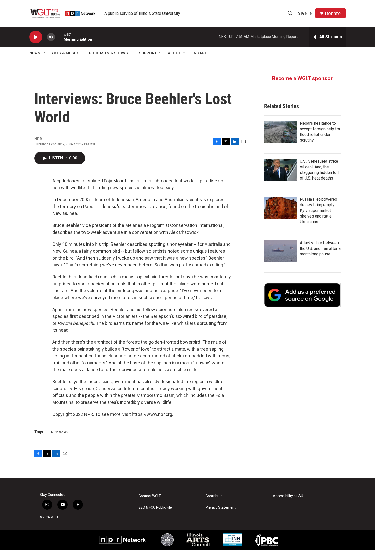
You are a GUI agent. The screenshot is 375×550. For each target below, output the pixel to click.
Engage (199, 53)
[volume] (51, 37)
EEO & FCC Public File (155, 507)
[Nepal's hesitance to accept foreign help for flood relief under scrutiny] (280, 132)
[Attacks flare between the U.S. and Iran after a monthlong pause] (280, 251)
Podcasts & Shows (108, 53)
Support (148, 53)
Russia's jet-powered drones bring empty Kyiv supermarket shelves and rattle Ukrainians (318, 210)
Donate (333, 13)
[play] (36, 37)
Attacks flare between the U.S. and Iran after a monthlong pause (320, 248)
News (34, 53)
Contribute (214, 496)
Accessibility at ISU (288, 496)
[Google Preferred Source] (302, 295)
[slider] (59, 37)
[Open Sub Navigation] (44, 53)
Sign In (305, 13)
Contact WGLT (150, 496)
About (174, 53)
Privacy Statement (221, 507)
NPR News (59, 432)
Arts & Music (64, 53)
